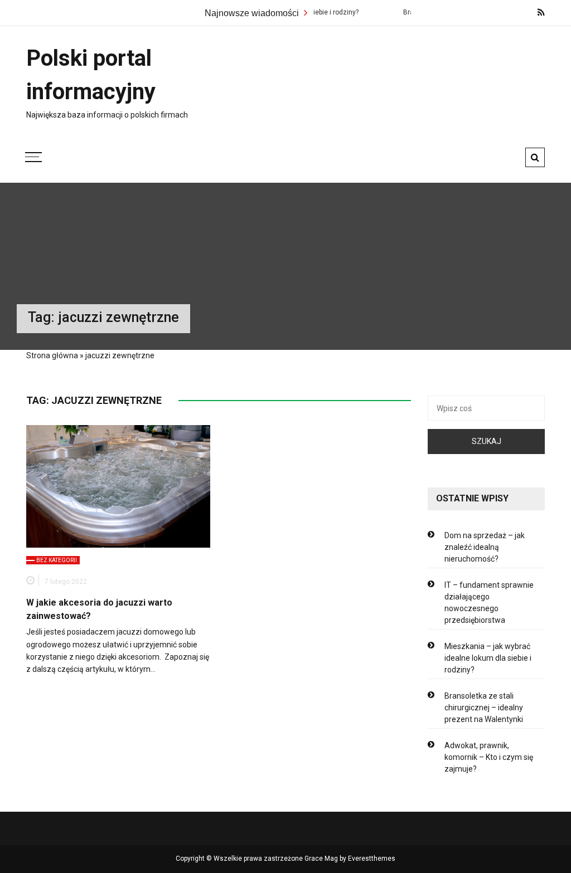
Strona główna (52, 355)
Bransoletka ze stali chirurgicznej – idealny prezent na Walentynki (483, 707)
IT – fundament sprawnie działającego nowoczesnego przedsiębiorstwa (489, 603)
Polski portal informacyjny (91, 75)
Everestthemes (371, 858)
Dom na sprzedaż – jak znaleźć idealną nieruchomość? (484, 547)
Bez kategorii (56, 560)
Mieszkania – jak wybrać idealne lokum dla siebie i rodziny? (487, 658)
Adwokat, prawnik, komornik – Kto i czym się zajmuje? (488, 757)
